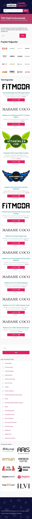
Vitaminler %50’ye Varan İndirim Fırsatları (16, 153)
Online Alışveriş (8, 391)
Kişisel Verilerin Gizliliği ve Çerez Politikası (11, 513)
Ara (25, 10)
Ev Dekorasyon (7, 426)
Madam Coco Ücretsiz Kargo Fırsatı (16, 236)
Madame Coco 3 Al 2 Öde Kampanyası (16, 283)
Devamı (24, 96)
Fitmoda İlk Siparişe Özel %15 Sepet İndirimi (16, 93)
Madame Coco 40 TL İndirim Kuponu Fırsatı (16, 305)
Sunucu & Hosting (9, 379)
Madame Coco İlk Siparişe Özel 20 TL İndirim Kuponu (16, 116)
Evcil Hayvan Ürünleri (10, 422)
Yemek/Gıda (7, 363)
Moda (5, 399)
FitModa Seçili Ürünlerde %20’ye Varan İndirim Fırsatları (16, 212)
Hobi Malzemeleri (8, 410)
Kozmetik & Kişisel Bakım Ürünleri (12, 403)
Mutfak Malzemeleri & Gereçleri (12, 395)
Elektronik (6, 430)
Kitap (5, 406)
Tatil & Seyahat (8, 371)
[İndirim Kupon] (16, 4)
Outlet (5, 387)
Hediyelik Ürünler (9, 414)
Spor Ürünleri (7, 383)
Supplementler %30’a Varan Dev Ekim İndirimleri (16, 188)
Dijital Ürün (7, 434)
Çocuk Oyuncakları (9, 438)
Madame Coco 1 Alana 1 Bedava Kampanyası (16, 327)
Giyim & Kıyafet (7, 418)
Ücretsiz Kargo (8, 367)
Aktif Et (15, 100)
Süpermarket (7, 375)
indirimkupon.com (5, 20)
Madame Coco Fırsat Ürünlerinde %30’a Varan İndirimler (16, 259)
